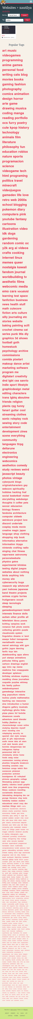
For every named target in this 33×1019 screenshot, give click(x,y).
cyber (4, 841)
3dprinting (18, 857)
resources (21, 700)
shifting (6, 988)
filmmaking (7, 781)
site (13, 578)
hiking (15, 660)
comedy (22, 465)
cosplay (6, 526)
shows (23, 338)
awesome (5, 808)
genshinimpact (6, 915)
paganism (15, 967)
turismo (12, 900)
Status (10, 1015)
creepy (4, 839)
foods (4, 757)
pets (25, 502)
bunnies (5, 746)
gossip (19, 975)
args (22, 815)
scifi (26, 325)
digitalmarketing (6, 898)
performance (22, 935)
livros (22, 813)
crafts (6, 252)
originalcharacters (12, 485)
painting (17, 325)
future (12, 965)
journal (20, 271)
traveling (11, 730)
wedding (14, 888)
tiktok (9, 865)
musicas (15, 923)
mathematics (23, 697)
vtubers (24, 827)
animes (6, 596)
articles (24, 938)
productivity (8, 990)
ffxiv (25, 768)
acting (16, 815)
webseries (5, 896)
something (12, 981)
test (16, 296)
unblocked (5, 836)
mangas (25, 873)
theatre (13, 592)
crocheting (17, 912)
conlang (4, 935)
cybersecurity (9, 582)
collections (19, 977)
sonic (5, 418)
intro (9, 666)
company (4, 940)
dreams (17, 636)
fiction (6, 313)
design (7, 98)
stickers (4, 811)
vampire (14, 938)
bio (3, 685)
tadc (17, 985)
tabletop (4, 867)
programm (14, 979)
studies (3, 990)
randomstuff (5, 967)
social (5, 495)
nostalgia (9, 267)
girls (3, 822)
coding (7, 113)
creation (22, 892)
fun (22, 146)
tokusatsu (21, 998)
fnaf (24, 492)
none (10, 787)
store (20, 820)
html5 (27, 610)
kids (19, 936)
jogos (12, 648)
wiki (22, 645)
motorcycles (20, 988)
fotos (3, 971)
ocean (20, 725)
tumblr (17, 848)
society (25, 921)
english (24, 663)
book (22, 537)
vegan (13, 973)
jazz (10, 825)
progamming (23, 787)
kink (22, 981)
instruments (10, 975)
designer (25, 988)
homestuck (9, 346)
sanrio (24, 380)
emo (5, 291)
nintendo (7, 547)
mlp (16, 537)
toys (11, 651)
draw (25, 825)
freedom (18, 877)
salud (22, 861)
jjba (12, 917)
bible (17, 885)
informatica (8, 540)
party (16, 965)
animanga (15, 873)
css (16, 380)
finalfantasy (10, 986)
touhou (5, 697)
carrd (15, 719)
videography (14, 834)
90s (21, 334)
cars (13, 291)
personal (9, 69)
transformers (14, 808)
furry (12, 122)
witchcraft (23, 585)
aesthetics (9, 465)
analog (13, 871)
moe (16, 948)
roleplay (15, 418)
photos (7, 478)
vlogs (9, 929)
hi (20, 863)
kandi (16, 859)
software (22, 368)
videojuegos (11, 190)
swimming (10, 863)
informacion (17, 950)
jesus (11, 820)
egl (26, 885)
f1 (19, 815)
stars (24, 741)
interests (7, 613)
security (16, 733)
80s (3, 820)
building (27, 915)
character (12, 931)
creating (27, 913)
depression (11, 910)
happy (19, 992)
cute (5, 127)
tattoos (27, 861)
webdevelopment (10, 688)
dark (9, 744)
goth (16, 342)
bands (8, 877)
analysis (4, 886)
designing (17, 795)
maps (9, 871)
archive (23, 351)
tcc (3, 873)
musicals (23, 706)
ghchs (17, 709)
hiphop (16, 749)
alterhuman (11, 912)
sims (22, 958)
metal (25, 389)
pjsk (4, 738)
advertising (26, 973)
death (4, 787)
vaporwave (8, 554)
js (27, 879)
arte (5, 103)
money (6, 578)
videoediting (12, 850)
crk (27, 938)
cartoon (6, 663)
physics (6, 561)
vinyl (12, 954)
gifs (11, 738)
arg (11, 247)
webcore (7, 488)
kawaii (22, 267)
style (17, 736)
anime (6, 64)
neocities (23, 946)
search (20, 886)
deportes (14, 728)
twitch (20, 768)
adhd (26, 958)
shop (16, 533)
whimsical (26, 967)
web (14, 199)
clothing (24, 533)
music (12, 50)
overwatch (21, 971)
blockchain (25, 940)
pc (8, 829)
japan (23, 530)
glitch (3, 919)
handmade (19, 940)
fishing (18, 879)
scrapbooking (19, 898)
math (5, 308)
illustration (10, 228)
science (8, 166)
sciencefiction (13, 902)
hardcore (23, 881)
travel (18, 180)
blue (15, 787)
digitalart (8, 376)
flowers (16, 509)
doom (12, 845)
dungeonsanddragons (6, 985)
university (13, 915)
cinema (18, 330)
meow (10, 741)
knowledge (5, 890)
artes (8, 841)
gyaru (22, 660)
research (7, 585)
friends (7, 402)
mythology (7, 709)
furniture (8, 919)
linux (18, 257)
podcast (16, 781)
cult (14, 986)
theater (13, 813)
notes (26, 925)
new (22, 963)
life (19, 194)
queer (18, 262)
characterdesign (9, 725)
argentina (14, 994)
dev (26, 803)
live (21, 933)
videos (23, 247)
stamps (10, 657)
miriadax (4, 981)
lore (25, 519)
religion (18, 402)
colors (26, 877)
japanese (23, 589)
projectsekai (16, 1000)
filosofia (13, 960)
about (16, 571)
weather (26, 859)
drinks (27, 996)
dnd (4, 380)
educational (7, 803)
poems (24, 620)
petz (27, 906)
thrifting (4, 883)
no (22, 733)
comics (7, 93)
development (10, 431)
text (26, 892)
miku (18, 855)
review (27, 936)
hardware (25, 857)
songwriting (8, 960)
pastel (17, 829)
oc (27, 243)
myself (22, 728)
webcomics (9, 461)
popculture (12, 694)
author (20, 873)
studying (6, 728)
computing (5, 827)
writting (4, 881)
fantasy (21, 219)
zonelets (14, 765)
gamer (4, 850)
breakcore (24, 763)
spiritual (14, 983)
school (7, 204)
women (7, 900)
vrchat (22, 965)
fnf (16, 713)
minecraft (9, 185)
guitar (15, 410)
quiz (19, 946)
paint (12, 1000)
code (24, 423)
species (11, 946)
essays (5, 639)
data (16, 741)
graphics (8, 338)
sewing (7, 423)
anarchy (14, 927)
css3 (18, 983)
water (21, 910)
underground (11, 948)
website (17, 321)
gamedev (9, 194)
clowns (8, 822)
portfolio (21, 117)
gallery (14, 706)
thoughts (7, 502)
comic (19, 243)
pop (18, 825)
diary (21, 209)
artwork (4, 875)
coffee (19, 502)
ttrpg (20, 444)
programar (5, 855)
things (13, 806)
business (22, 300)
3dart (20, 921)
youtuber (4, 958)
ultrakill (22, 944)
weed (4, 857)
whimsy (24, 682)
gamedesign (8, 691)
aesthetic (9, 281)
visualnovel (20, 875)
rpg (13, 406)
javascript (8, 474)
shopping (7, 537)
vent (19, 806)
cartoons (9, 223)
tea (26, 815)
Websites (9, 8)
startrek (4, 942)
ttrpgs (19, 544)
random (8, 243)
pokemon (9, 209)
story (16, 423)
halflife (7, 996)
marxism (4, 969)
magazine (12, 906)
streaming (8, 414)
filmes (5, 790)
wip (15, 585)
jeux (16, 981)
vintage (17, 478)
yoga (21, 834)
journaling (15, 317)
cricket (10, 886)
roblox (23, 151)
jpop (11, 815)
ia (21, 948)
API (26, 1013)
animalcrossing (5, 977)
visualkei (15, 975)
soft (23, 925)
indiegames (7, 749)
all (27, 617)
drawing (8, 108)
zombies (14, 988)
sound (19, 867)
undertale (17, 523)
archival (3, 998)
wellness (26, 898)
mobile (13, 921)
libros (17, 620)
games (17, 64)
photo (19, 626)
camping (4, 944)
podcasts (10, 875)
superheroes (5, 933)
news (5, 304)
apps (19, 654)
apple (22, 950)
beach (13, 971)
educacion (16, 506)
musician (28, 992)
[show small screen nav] (31, 1)
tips (22, 990)
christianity (7, 755)
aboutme (23, 397)
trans (5, 397)
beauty (20, 474)
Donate (13, 1013)
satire (23, 960)
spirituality (19, 488)
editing (6, 393)
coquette (6, 682)
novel (26, 818)
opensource (24, 865)
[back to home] (3, 2)
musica (20, 108)
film (18, 137)
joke (28, 979)
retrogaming (12, 839)
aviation (4, 904)
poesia (26, 908)
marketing (8, 368)
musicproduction (6, 925)
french (23, 929)
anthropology (22, 894)
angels (25, 875)
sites (17, 906)
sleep (5, 603)
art (4, 50)
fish (13, 626)
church (8, 958)
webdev (11, 818)
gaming (8, 84)
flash (28, 848)
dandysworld (5, 936)
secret (11, 998)
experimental (9, 565)
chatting (4, 865)
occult (19, 599)
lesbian (14, 800)
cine (18, 730)
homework (9, 908)
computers (10, 214)
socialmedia (7, 792)
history (23, 127)
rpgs (23, 781)
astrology (14, 645)
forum (21, 859)
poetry (22, 122)
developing (26, 990)
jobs (3, 994)
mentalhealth (8, 642)
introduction (13, 703)
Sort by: (4, 15)
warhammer (25, 985)
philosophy (10, 146)
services (5, 843)
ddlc (22, 994)
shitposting (22, 906)
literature (9, 142)
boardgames (7, 776)
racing (4, 888)
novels (17, 716)
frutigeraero (8, 599)
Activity (6, 11)
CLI (18, 1013)
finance (17, 613)
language (7, 533)
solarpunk (24, 956)
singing (6, 551)
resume (19, 642)
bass (3, 975)
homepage (14, 883)
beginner (18, 990)
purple (4, 877)
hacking (16, 492)
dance (18, 363)
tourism (9, 888)
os (19, 944)
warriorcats (26, 852)
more (11, 969)
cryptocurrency (5, 963)
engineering (10, 457)
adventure (7, 719)
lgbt (10, 380)
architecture (19, 513)
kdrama (4, 871)
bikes (26, 944)
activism (16, 773)
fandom (8, 271)
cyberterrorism (7, 37)
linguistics (7, 636)
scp (24, 961)
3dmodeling (7, 795)
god (18, 813)
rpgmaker (13, 929)
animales (20, 850)
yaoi (4, 589)
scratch (17, 818)
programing (19, 175)
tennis (13, 898)
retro (6, 199)
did (8, 906)
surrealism (5, 861)
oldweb (18, 516)
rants (26, 904)
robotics (13, 784)
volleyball (21, 776)
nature (7, 156)
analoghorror (20, 913)
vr (22, 636)
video (23, 228)
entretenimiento (19, 986)
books (19, 79)
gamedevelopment (12, 610)
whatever (19, 832)
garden (17, 910)
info (22, 575)
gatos (15, 561)
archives (24, 927)
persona (23, 848)
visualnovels (8, 632)
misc (22, 818)
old (22, 825)
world (6, 873)
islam (6, 975)
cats (17, 74)
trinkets (4, 852)
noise (16, 757)
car (28, 795)
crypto (14, 596)
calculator (14, 958)
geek (17, 944)
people (18, 865)
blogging (20, 204)
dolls (25, 613)
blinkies (22, 565)
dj (2, 834)
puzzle (25, 629)
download (8, 1000)
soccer (6, 506)
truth (8, 931)
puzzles (15, 682)
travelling (21, 790)
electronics (9, 452)
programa (11, 896)
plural (8, 883)
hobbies (6, 492)
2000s (22, 199)
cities (27, 994)
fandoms (7, 513)
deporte (23, 822)
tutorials (19, 927)
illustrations (16, 933)
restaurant (12, 879)
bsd (15, 875)
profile (21, 617)
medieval (15, 886)
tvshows (12, 589)
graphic (26, 784)
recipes (23, 736)
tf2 (15, 776)
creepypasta (22, 669)
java (10, 869)
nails (7, 902)
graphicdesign (11, 389)
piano (11, 713)
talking (24, 917)
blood (27, 961)
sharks (10, 811)
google (10, 967)
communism (7, 760)
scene (6, 435)
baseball (20, 841)
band (5, 592)
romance (6, 626)
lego (20, 852)
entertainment (11, 427)
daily (7, 946)
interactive (20, 691)
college (12, 829)
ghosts (26, 919)
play (11, 933)
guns (16, 936)
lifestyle (23, 385)
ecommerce (6, 813)
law (24, 746)
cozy (21, 803)
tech (23, 170)
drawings (15, 663)
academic (4, 923)
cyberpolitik (13, 37)
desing (25, 971)
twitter (17, 973)
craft (4, 744)
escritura (23, 936)
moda (15, 526)
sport (13, 385)
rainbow (10, 983)
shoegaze (19, 938)
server (14, 935)
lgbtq (13, 397)
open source (14, 1009)
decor (18, 942)
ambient (22, 896)
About (7, 1013)
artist (26, 363)
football (7, 342)
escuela (14, 841)
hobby (5, 722)
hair (17, 894)
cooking (18, 252)
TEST (3, 35)
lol (18, 752)
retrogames (23, 900)
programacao (25, 890)
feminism (6, 768)
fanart (6, 410)
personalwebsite (11, 558)
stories (6, 321)
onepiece (14, 925)
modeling (25, 871)
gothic (5, 648)
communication (10, 950)
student (22, 800)
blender (22, 719)
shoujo (27, 946)
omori (15, 803)
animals (8, 137)
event (16, 852)
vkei (12, 736)
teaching (6, 700)
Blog (22, 1013)
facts (10, 971)
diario (28, 986)
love (26, 194)
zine (4, 703)
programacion (13, 161)
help (18, 839)
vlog (20, 798)
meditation (18, 956)
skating (6, 834)
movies (7, 79)
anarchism (17, 811)
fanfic (5, 651)
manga (19, 113)
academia (5, 885)
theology (22, 904)
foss (17, 921)
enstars (17, 896)
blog (24, 74)
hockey (13, 877)
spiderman (11, 936)
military (14, 961)
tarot (26, 636)
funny (20, 406)
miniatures (23, 992)
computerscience (8, 848)
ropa (9, 867)
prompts (23, 996)
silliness (24, 986)
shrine (15, 755)
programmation (24, 942)
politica (7, 998)
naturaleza (4, 992)
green (10, 861)
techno (4, 863)
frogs (19, 902)
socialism (16, 863)
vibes (19, 948)
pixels (13, 697)
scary (7, 892)
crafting (17, 547)
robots (22, 694)
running (17, 760)
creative (6, 530)
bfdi (14, 752)
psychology (10, 351)
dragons (6, 706)
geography (15, 779)
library (27, 896)
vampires (15, 623)
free (14, 669)
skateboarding (9, 654)
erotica (10, 923)
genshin (17, 629)
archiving (26, 998)
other (14, 617)
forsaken (14, 940)
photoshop (22, 1000)
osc (13, 700)
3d (16, 338)
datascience (16, 998)
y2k (5, 247)
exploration (24, 975)
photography (12, 89)
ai (16, 247)
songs (14, 768)
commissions (11, 355)
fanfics (4, 927)
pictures (5, 779)
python (16, 685)
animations (20, 657)
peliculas (6, 660)
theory (4, 931)
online (26, 725)
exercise (9, 973)
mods (27, 912)
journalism (24, 679)
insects (26, 850)
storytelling (8, 499)
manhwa (5, 806)
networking (16, 908)
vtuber (25, 495)
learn (13, 885)
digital (14, 568)
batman (10, 935)
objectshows (19, 738)
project (18, 519)
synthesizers (13, 963)
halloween (25, 883)
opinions (18, 994)
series (6, 334)
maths (24, 806)
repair (8, 981)
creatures (19, 979)
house (16, 971)
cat (26, 330)
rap (14, 666)
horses (23, 829)
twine (14, 825)
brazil (11, 892)
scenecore (6, 771)
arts (14, 313)
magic (15, 530)
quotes (15, 917)
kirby (10, 885)
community (9, 440)
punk (14, 334)
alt (20, 741)
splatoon (17, 673)
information (8, 544)
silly (5, 317)
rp (19, 722)
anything (14, 575)
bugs (21, 582)
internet (8, 257)
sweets (4, 952)
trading (10, 852)
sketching (20, 869)
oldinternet (27, 950)
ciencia (13, 985)
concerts (21, 919)
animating (18, 960)
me (17, 372)
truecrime (14, 869)
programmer (22, 843)
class (18, 961)
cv (2, 913)
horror (18, 98)
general (17, 900)
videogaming (5, 894)
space (24, 296)
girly (11, 827)
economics (19, 871)
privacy (25, 760)
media (23, 286)
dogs (11, 233)
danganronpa (16, 746)
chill (8, 881)
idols (19, 965)
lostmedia (4, 948)
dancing (20, 648)
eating (25, 886)
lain (15, 651)
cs (22, 952)
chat (14, 551)
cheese (19, 981)
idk (4, 233)
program (8, 372)
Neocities (6, 1009)
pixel (21, 744)
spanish (5, 736)
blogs (18, 481)
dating (14, 977)
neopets (20, 985)
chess (15, 679)
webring (6, 994)
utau (21, 765)
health (14, 304)
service (19, 888)
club (10, 994)
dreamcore (7, 716)
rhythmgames (12, 956)
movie (22, 526)
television (7, 620)
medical (27, 863)
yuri (4, 657)
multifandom (4, 979)
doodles (14, 942)
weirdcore (7, 519)
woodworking (12, 996)
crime (21, 961)
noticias (16, 954)
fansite (15, 744)
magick (21, 983)
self (24, 994)
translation (5, 845)
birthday (6, 676)
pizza (4, 713)
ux (17, 935)
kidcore (18, 890)
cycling (20, 917)
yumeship (13, 836)
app (4, 666)
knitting (6, 623)
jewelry (5, 784)
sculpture (22, 885)
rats (3, 900)
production (7, 773)
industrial (9, 961)
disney (20, 954)
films (20, 281)
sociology (13, 867)
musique (4, 961)
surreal (4, 906)
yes (23, 863)
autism (6, 617)
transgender (22, 639)
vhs (23, 877)
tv (25, 276)
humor (25, 703)
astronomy (21, 554)
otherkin (12, 881)
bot (11, 942)
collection (11, 832)
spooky (9, 979)
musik (6, 986)
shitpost (9, 944)
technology (10, 132)
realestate (17, 827)
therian (23, 855)
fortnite (21, 713)
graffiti (17, 904)
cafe (7, 820)
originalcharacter (6, 954)
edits (17, 996)
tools (25, 798)
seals (18, 929)
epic (14, 861)
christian (16, 892)
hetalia (23, 912)
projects (22, 592)
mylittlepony (19, 931)
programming (12, 60)
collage (24, 779)
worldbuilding (12, 276)
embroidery (4, 973)
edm (10, 873)
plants (6, 406)
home (21, 755)
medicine (6, 669)
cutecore (15, 308)
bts (24, 795)
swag (10, 757)
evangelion (19, 969)
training (18, 958)
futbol (13, 639)
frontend (10, 988)
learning (7, 296)
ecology (23, 839)
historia (24, 811)
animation (21, 93)
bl (8, 738)
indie (5, 385)
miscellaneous (12, 992)
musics (4, 950)
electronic (22, 808)
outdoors (12, 790)
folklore (9, 927)
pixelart (18, 359)
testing (6, 568)
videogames (11, 55)
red (3, 986)
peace (3, 996)
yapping (12, 894)
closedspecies (6, 917)
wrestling (6, 765)
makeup (7, 363)
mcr (27, 829)
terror (3, 892)
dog (4, 694)
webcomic (10, 286)
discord (6, 523)
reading (8, 117)
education (9, 151)
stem (8, 969)
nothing (24, 571)
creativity (21, 376)
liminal (22, 915)
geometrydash (5, 983)
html (5, 175)
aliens (26, 654)
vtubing (6, 971)
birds (5, 575)
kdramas (4, 912)
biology (6, 509)
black (23, 969)
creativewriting (10, 952)
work (23, 623)
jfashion (13, 722)
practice (9, 940)
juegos (22, 568)
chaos (24, 948)
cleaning (18, 881)
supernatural (13, 843)
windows (15, 676)
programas (5, 879)
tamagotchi (24, 979)
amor (4, 730)
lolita (15, 820)
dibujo (13, 944)
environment (16, 822)
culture (22, 313)
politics (7, 180)
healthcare (23, 879)
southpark (10, 857)
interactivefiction (25, 977)
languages (9, 444)
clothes (21, 414)
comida (7, 359)
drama (13, 865)
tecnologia (15, 603)
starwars (5, 825)
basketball (15, 495)
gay (26, 485)
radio (26, 547)
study (6, 469)
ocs (5, 122)
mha (15, 969)
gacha (21, 908)
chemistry (5, 815)
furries (23, 596)
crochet (7, 330)
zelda (26, 969)
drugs (18, 915)
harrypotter (27, 910)
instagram (25, 954)
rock (25, 418)
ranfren (3, 1000)
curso (3, 908)
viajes (18, 963)
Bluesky (26, 1009)
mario (25, 820)
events (26, 626)
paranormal (7, 752)
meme (19, 666)
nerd (11, 855)
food (20, 69)
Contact (22, 1015)
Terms (16, 1015)
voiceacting (15, 919)
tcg (8, 992)
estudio (25, 933)
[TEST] (9, 30)
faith (3, 988)
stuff (22, 304)
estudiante (24, 902)
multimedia (19, 845)
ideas (25, 869)
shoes (19, 883)
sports (18, 156)
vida (28, 881)
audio (4, 741)
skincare (5, 859)
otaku (3, 902)
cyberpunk (8, 481)
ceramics (4, 910)
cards (19, 925)
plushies (6, 763)
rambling (21, 973)
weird (25, 469)
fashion (20, 84)
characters (19, 393)
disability (21, 967)
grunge (5, 798)
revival (26, 960)
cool (22, 410)
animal (15, 946)
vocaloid (23, 291)
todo (3, 960)
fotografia (15, 763)
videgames (14, 990)
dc (15, 855)
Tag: (3, 19)
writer (3, 921)
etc (25, 317)
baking (6, 325)
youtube (8, 219)
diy (26, 334)
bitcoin (18, 861)
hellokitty (6, 800)
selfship (28, 929)
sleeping (7, 606)
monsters (5, 869)
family (9, 685)
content (9, 938)
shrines (20, 923)
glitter (3, 946)
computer (7, 516)
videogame (10, 170)
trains (4, 829)
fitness (21, 551)
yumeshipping (17, 952)
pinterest (16, 771)
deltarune (8, 448)
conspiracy (12, 890)
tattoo (14, 913)
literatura (13, 798)
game (13, 103)
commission (5, 956)
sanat (8, 942)
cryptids (8, 921)
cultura (23, 867)
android (4, 818)
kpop (13, 127)
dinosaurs (18, 792)
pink (23, 214)
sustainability (10, 904)
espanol (10, 977)
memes (7, 262)
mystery (25, 676)
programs (4, 938)
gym (27, 645)
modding (6, 679)
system (18, 632)
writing (7, 74)
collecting (7, 629)
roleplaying (7, 733)
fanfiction (8, 300)
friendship (25, 888)
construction (22, 836)
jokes (20, 996)
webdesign (22, 499)
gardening (10, 238)
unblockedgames (6, 965)
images (4, 832)
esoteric (4, 929)
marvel (5, 645)
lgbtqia (11, 859)
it (14, 502)
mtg (27, 935)
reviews (16, 469)
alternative (21, 540)
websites (7, 571)
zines (23, 431)
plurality (25, 832)
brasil (20, 784)
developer (7, 673)
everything (18, 435)
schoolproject (8, 913)
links (23, 709)
